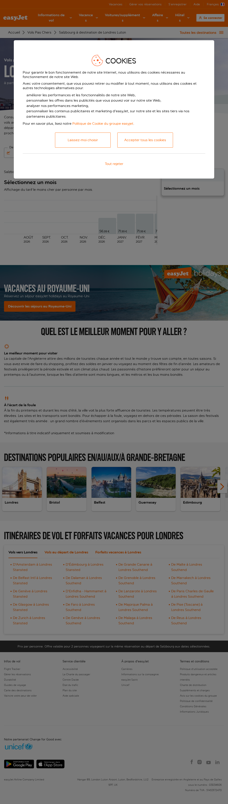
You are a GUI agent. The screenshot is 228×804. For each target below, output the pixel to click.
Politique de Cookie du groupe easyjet (102, 123)
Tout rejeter (114, 164)
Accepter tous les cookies (145, 140)
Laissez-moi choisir (83, 140)
